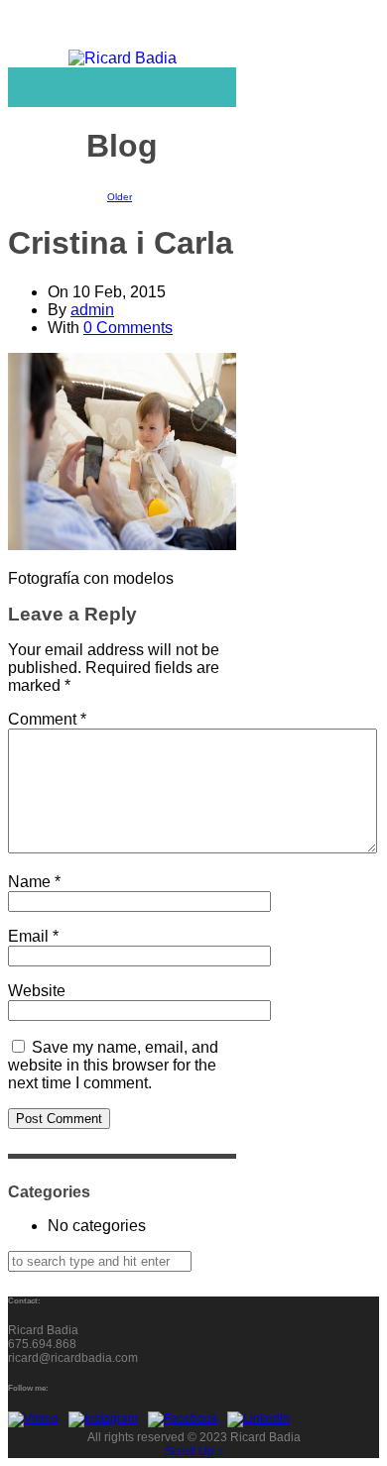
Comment (47, 719)
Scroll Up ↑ (194, 1451)
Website (36, 990)
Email (33, 936)
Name (34, 881)
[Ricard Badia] (122, 58)
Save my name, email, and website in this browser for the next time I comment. (113, 1065)
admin (92, 309)
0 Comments (128, 327)
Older (119, 196)
